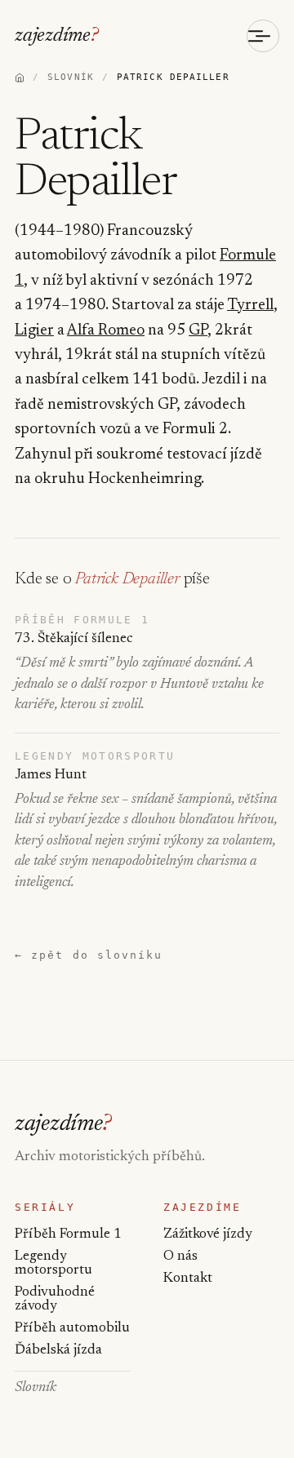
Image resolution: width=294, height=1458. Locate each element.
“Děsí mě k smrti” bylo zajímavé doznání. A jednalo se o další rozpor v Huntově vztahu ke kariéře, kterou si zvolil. (139, 684)
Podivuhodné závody (55, 1300)
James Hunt (51, 775)
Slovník (35, 1388)
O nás (180, 1257)
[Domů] (19, 77)
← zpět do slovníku (89, 955)
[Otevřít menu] (263, 36)
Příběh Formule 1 (68, 1235)
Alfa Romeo (106, 331)
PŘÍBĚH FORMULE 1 (82, 620)
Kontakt (187, 1279)
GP (198, 331)
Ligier (34, 331)
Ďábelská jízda (58, 1351)
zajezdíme (57, 36)
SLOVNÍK (70, 77)
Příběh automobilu (72, 1329)
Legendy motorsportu (53, 1264)
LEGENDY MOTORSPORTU (95, 756)
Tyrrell (250, 305)
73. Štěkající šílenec (74, 639)
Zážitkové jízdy (207, 1235)
